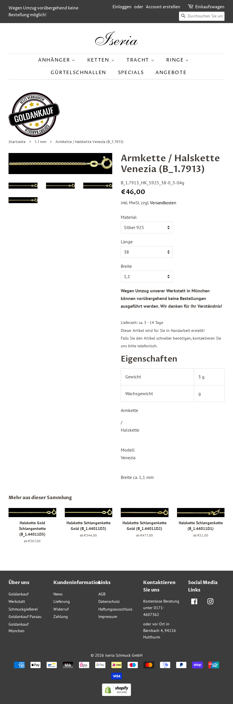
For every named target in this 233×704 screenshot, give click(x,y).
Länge (127, 241)
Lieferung (61, 601)
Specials (131, 72)
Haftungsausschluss (115, 609)
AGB (101, 594)
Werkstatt (17, 601)
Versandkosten (163, 202)
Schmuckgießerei (23, 609)
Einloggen (122, 7)
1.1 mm (40, 142)
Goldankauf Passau (25, 616)
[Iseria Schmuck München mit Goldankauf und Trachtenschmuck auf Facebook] (194, 602)
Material (129, 217)
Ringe (175, 60)
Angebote (171, 72)
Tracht (138, 60)
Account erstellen (163, 7)
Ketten (99, 60)
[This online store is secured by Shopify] (116, 694)
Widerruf (60, 609)
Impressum (107, 616)
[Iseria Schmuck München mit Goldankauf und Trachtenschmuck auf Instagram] (210, 602)
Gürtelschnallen (78, 72)
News (58, 594)
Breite (126, 266)
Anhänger (55, 60)
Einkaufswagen (209, 7)
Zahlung (60, 616)
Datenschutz (109, 601)
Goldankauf (18, 594)
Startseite (17, 142)
